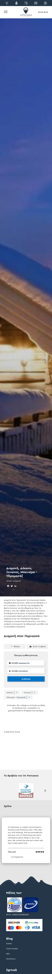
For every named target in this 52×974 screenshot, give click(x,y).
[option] (26, 790)
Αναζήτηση (26, 679)
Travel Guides (12, 948)
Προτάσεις (11, 959)
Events (9, 943)
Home (8, 581)
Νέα (8, 954)
